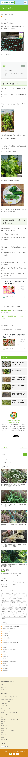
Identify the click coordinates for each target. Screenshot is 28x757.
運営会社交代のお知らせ (8, 573)
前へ (5, 447)
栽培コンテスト (22, 611)
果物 (4, 654)
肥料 (19, 614)
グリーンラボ (6, 631)
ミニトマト (15, 605)
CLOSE (22, 66)
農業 (20, 616)
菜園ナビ (4, 616)
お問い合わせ (4, 689)
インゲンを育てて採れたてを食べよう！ (14, 74)
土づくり (10, 609)
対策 (4, 611)
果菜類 (4, 656)
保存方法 (10, 607)
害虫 (17, 609)
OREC (13, 593)
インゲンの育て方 (9, 70)
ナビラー (4, 602)
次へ (23, 447)
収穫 (25, 607)
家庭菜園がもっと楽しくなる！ (10, 649)
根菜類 (4, 659)
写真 (16, 607)
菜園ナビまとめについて (7, 685)
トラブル (5, 635)
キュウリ (24, 596)
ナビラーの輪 (6, 638)
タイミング (13, 598)
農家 (15, 616)
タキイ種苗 (22, 598)
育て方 (7, 16)
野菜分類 (5, 670)
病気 (4, 663)
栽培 (14, 611)
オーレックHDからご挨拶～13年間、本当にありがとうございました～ (14, 577)
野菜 (25, 616)
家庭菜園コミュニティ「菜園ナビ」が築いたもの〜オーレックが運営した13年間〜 (13, 583)
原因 (20, 607)
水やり (10, 614)
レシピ (23, 605)
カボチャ (17, 596)
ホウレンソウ (5, 605)
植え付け (4, 614)
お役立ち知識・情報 (7, 628)
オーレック (10, 596)
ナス (25, 600)
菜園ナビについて (5, 687)
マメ (3, 16)
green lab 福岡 (6, 593)
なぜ (25, 593)
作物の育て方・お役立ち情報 (9, 642)
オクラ (4, 596)
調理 (10, 616)
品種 (4, 609)
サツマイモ (5, 598)
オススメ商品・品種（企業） (9, 626)
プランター (21, 602)
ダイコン (13, 600)
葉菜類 (4, 668)
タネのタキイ (5, 600)
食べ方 (4, 618)
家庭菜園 (23, 609)
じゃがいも (19, 593)
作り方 (4, 607)
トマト (19, 600)
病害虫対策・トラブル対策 (9, 661)
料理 (9, 611)
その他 (4, 633)
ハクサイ (13, 602)
